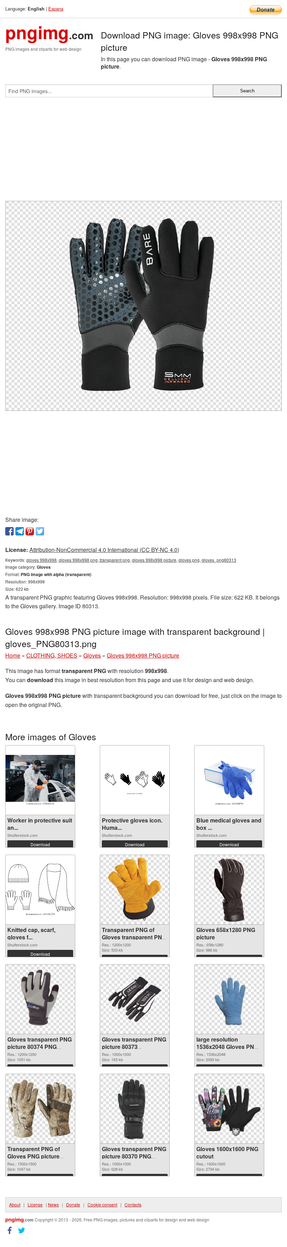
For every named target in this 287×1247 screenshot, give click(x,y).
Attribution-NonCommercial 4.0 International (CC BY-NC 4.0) (104, 550)
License (35, 1204)
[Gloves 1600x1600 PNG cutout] (229, 1109)
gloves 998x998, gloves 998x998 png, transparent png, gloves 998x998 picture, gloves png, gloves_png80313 (131, 560)
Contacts (133, 1204)
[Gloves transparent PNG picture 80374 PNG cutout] (40, 999)
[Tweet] (40, 531)
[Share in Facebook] (9, 531)
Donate (73, 1204)
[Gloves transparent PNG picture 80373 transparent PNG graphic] (135, 999)
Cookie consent (102, 1204)
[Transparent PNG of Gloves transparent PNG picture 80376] (135, 890)
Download (40, 844)
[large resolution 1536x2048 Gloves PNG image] (229, 999)
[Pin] (30, 531)
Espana (55, 8)
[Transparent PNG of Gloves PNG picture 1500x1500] (40, 1109)
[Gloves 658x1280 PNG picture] (229, 889)
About (14, 1204)
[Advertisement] (143, 152)
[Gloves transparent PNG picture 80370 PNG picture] (135, 1109)
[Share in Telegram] (19, 531)
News (53, 1204)
